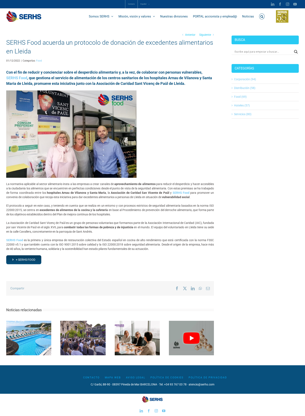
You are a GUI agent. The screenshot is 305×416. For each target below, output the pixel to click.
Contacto (91, 377)
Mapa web (113, 377)
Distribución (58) (244, 88)
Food (39, 60)
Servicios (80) (242, 114)
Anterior (190, 34)
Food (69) (240, 96)
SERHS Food (16, 78)
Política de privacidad (208, 377)
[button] (262, 16)
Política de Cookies (166, 377)
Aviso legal (135, 377)
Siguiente (205, 34)
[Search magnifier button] (296, 52)
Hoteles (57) (242, 105)
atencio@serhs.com (201, 384)
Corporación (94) (245, 79)
